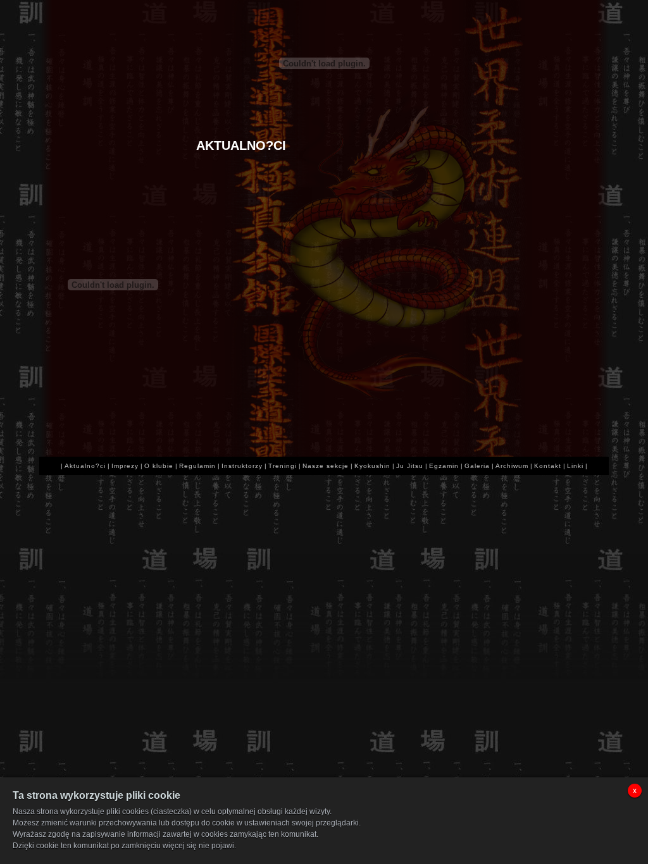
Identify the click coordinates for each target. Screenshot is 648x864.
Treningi (282, 465)
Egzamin (444, 465)
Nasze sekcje (325, 465)
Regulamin (197, 465)
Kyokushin (372, 465)
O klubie (158, 465)
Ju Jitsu (409, 465)
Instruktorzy (242, 465)
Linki (575, 465)
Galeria (477, 465)
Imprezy (125, 465)
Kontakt (547, 465)
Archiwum (511, 465)
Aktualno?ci (85, 465)
